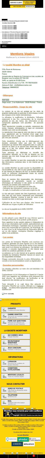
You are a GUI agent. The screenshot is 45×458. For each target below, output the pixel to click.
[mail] (33, 408)
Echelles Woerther (8, 23)
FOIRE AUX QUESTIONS (17, 321)
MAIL (10, 401)
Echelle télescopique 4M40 (31, 420)
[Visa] (14, 453)
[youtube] (27, 408)
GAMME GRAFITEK (15, 314)
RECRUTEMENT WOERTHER (14, 342)
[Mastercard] (20, 453)
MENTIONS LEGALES (16, 375)
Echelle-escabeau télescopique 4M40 (19, 426)
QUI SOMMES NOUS (15, 335)
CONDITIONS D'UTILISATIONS (14, 369)
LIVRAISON (12, 362)
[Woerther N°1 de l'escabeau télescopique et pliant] (21, 14)
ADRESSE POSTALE (15, 388)
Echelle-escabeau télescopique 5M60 (23, 429)
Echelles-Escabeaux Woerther (14, 34)
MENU (4, 46)
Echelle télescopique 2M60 (24, 419)
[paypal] (28, 453)
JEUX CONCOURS (14, 348)
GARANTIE (12, 308)
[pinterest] (20, 408)
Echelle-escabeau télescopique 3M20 (13, 425)
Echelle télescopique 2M (8, 419)
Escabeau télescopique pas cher (23, 432)
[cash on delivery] (37, 453)
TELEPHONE (12, 395)
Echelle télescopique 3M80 (14, 420)
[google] (13, 408)
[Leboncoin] (7, 453)
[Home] (5, 293)
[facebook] (6, 408)
